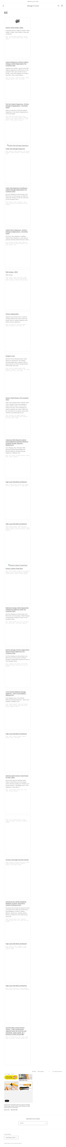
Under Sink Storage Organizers (15, 148)
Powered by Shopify (17, 1143)
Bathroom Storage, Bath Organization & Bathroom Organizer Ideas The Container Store (17, 609)
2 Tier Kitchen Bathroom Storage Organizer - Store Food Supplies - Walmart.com (16, 693)
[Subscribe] (45, 1123)
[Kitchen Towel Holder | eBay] (17, 25)
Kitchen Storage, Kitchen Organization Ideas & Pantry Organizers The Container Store (17, 651)
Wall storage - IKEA (12, 272)
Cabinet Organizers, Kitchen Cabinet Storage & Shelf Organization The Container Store (17, 63)
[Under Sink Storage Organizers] (17, 145)
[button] (3, 6)
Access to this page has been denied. (17, 859)
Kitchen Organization (12, 314)
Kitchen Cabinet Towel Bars (14, 568)
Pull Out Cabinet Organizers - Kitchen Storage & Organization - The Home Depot (17, 105)
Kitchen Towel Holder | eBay (14, 27)
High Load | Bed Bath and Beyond (16, 482)
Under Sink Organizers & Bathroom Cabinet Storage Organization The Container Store (16, 189)
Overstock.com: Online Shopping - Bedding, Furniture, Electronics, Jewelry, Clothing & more (16, 903)
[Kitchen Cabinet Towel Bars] (17, 565)
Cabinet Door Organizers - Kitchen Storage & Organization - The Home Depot (17, 231)
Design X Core (10, 356)
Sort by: (34, 1071)
